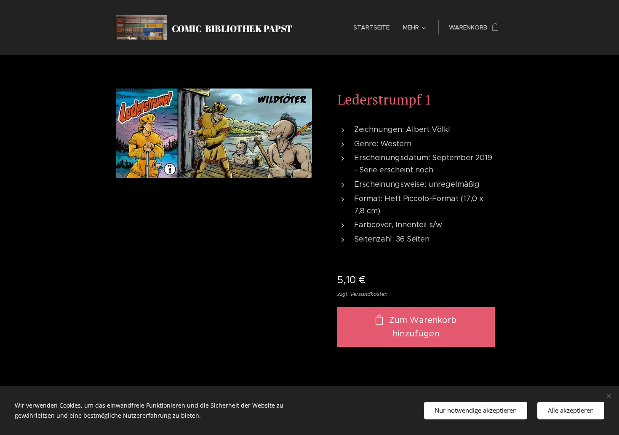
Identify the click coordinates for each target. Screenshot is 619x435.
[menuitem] (373, 27)
